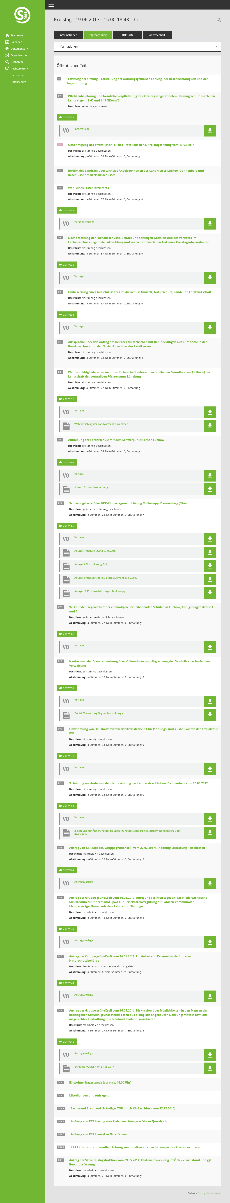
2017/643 (68, 929)
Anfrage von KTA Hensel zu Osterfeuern (99, 1134)
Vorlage (79, 276)
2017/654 (68, 806)
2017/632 (68, 264)
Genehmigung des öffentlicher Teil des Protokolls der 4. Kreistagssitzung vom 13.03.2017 (131, 145)
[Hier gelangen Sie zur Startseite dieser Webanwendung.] (22, 15)
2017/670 (68, 756)
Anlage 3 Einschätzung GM (90, 564)
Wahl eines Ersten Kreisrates (88, 188)
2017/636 (68, 117)
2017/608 (68, 870)
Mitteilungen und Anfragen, (89, 1095)
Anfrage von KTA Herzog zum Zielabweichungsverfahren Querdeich (119, 1121)
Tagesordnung (98, 35)
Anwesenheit (157, 35)
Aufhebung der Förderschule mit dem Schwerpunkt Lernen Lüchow (116, 440)
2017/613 (68, 399)
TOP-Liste (128, 35)
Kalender (16, 42)
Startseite (17, 35)
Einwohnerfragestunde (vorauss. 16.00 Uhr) (100, 1082)
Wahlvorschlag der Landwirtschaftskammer (101, 424)
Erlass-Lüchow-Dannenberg (91, 487)
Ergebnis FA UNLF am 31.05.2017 (94, 1066)
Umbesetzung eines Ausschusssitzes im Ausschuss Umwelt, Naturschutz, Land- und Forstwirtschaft (139, 292)
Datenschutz (18, 82)
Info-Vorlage (81, 129)
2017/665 (68, 526)
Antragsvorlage (83, 881)
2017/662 (68, 634)
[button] (22, 48)
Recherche (17, 62)
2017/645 (68, 1041)
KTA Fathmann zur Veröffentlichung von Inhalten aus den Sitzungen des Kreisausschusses (136, 1147)
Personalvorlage (84, 222)
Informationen (68, 35)
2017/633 (68, 314)
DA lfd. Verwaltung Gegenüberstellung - (98, 713)
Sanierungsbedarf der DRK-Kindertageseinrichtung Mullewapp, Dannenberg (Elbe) (128, 503)
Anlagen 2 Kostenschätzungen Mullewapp (100, 591)
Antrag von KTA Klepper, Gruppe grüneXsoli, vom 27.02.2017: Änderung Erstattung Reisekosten (137, 848)
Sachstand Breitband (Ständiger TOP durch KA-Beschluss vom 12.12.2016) (123, 1108)
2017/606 (68, 462)
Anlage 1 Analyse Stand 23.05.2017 (95, 550)
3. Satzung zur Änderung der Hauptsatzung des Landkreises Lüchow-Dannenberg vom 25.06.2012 (138, 783)
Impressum (17, 75)
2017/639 (68, 210)
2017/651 (68, 688)
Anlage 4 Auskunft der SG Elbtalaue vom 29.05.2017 (105, 577)
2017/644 (68, 983)
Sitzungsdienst (209, 1193)
